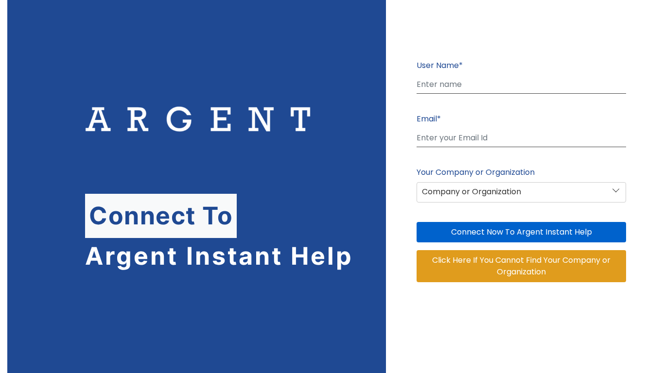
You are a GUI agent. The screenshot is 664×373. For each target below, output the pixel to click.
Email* (429, 118)
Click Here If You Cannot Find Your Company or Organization (521, 265)
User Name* (440, 65)
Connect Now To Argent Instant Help (521, 231)
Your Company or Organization (476, 172)
